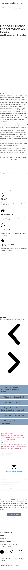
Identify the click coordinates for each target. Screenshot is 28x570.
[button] (14, 334)
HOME (2, 20)
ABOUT (18, 20)
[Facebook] (2, 552)
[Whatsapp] (21, 552)
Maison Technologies (14, 565)
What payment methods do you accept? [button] (12, 422)
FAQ (6, 20)
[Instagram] (11, 552)
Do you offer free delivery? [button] (14, 415)
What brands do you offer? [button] (14, 397)
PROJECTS (11, 20)
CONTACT (24, 20)
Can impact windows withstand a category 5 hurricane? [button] (10, 389)
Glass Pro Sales (5, 488)
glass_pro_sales (15, 488)
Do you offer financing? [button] (12, 402)
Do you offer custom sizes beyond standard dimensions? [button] (12, 409)
